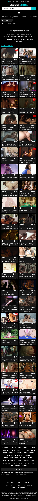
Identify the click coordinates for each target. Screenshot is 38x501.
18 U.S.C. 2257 (28, 485)
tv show (30, 458)
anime (19, 460)
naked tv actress (15, 452)
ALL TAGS (19, 469)
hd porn (5, 450)
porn (32, 463)
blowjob (5, 447)
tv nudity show (15, 450)
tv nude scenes (17, 463)
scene (5, 452)
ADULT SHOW (9, 482)
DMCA (19, 485)
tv (23, 450)
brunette (6, 463)
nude (25, 452)
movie (27, 463)
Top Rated (28, 482)
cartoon (26, 460)
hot (27, 450)
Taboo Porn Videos (25, 1)
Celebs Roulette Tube (19, 488)
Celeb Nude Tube (13, 1)
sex (12, 465)
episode (31, 452)
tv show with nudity (11, 458)
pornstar (27, 455)
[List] (19, 12)
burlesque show (21, 465)
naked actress (16, 447)
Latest (19, 482)
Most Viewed (9, 485)
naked (33, 450)
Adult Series (16, 498)
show (25, 447)
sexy (33, 460)
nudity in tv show (9, 460)
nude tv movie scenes (14, 455)
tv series (32, 447)
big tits (23, 458)
